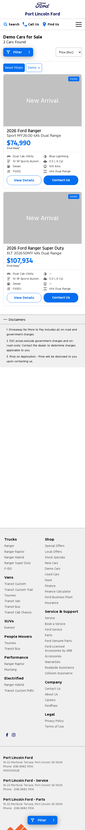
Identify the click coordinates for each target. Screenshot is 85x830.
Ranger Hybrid (14, 557)
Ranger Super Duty (17, 563)
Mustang (10, 669)
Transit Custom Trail (18, 590)
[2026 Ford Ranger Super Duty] (42, 218)
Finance (50, 586)
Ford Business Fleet (59, 597)
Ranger (9, 546)
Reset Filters (14, 68)
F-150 (8, 569)
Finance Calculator (58, 591)
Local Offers (53, 552)
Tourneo (10, 595)
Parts (48, 635)
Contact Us (61, 180)
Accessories (53, 656)
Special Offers (55, 546)
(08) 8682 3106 (23, 766)
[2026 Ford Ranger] (42, 100)
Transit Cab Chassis (18, 612)
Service (50, 618)
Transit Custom (15, 584)
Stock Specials (55, 557)
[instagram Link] (13, 735)
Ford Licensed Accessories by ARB (58, 648)
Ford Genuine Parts (58, 641)
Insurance (51, 603)
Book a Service (55, 624)
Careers (50, 700)
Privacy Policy (54, 721)
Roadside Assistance (59, 668)
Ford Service (53, 629)
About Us (51, 694)
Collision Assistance (59, 673)
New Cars (51, 563)
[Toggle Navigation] (79, 24)
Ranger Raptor (14, 552)
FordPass (51, 706)
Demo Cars (52, 569)
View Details (24, 180)
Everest (9, 628)
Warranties (52, 662)
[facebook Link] (7, 735)
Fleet (48, 580)
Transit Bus (12, 607)
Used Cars (52, 574)
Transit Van (12, 601)
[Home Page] (42, 5)
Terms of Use (54, 726)
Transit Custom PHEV (19, 691)
